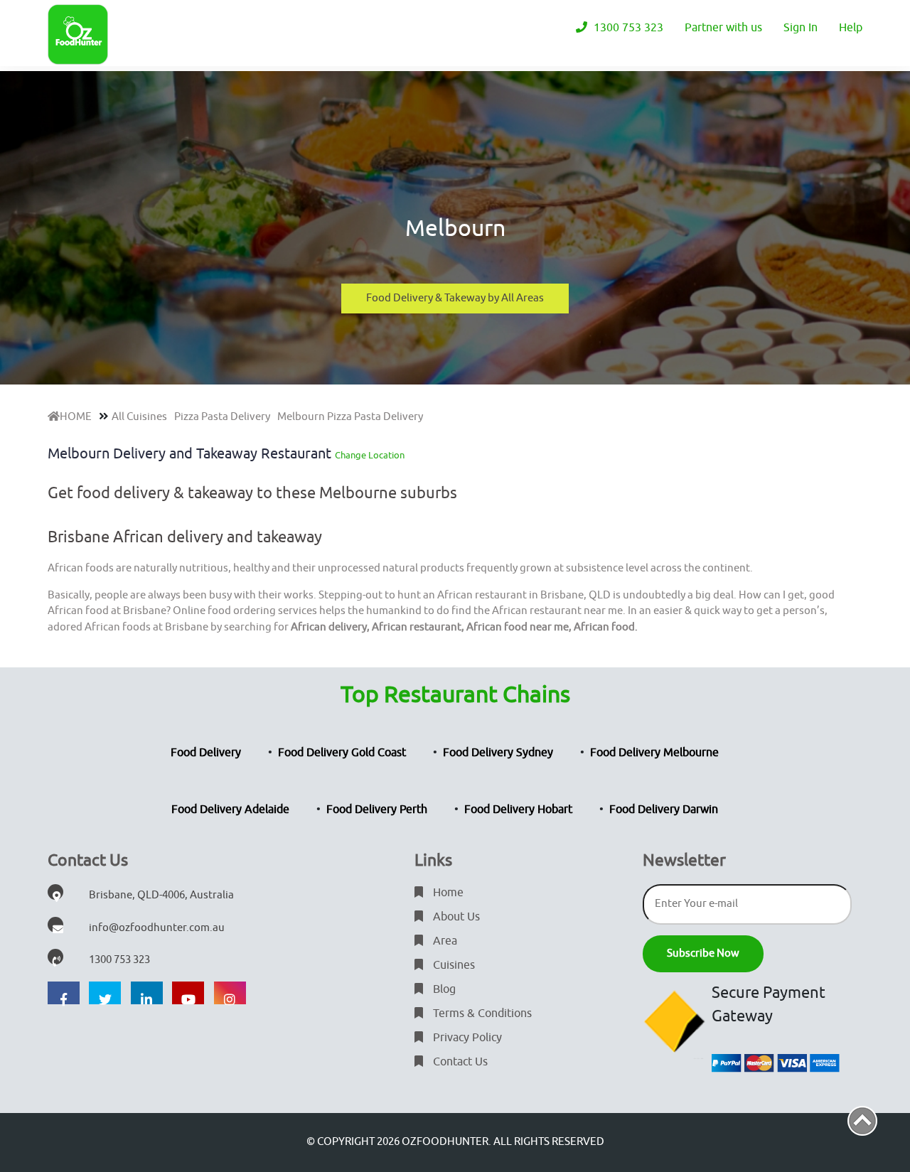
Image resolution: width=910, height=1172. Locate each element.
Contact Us (459, 1062)
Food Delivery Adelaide (230, 809)
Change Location (370, 455)
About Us (455, 917)
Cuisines (452, 965)
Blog (443, 989)
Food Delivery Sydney (498, 753)
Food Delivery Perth (376, 809)
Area (443, 941)
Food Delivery (206, 753)
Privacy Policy (466, 1038)
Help (850, 28)
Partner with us (723, 28)
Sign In (800, 28)
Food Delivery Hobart (518, 809)
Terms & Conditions (481, 1013)
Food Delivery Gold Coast (342, 753)
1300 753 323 (627, 28)
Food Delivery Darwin (663, 809)
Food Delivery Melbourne (654, 753)
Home (447, 893)
